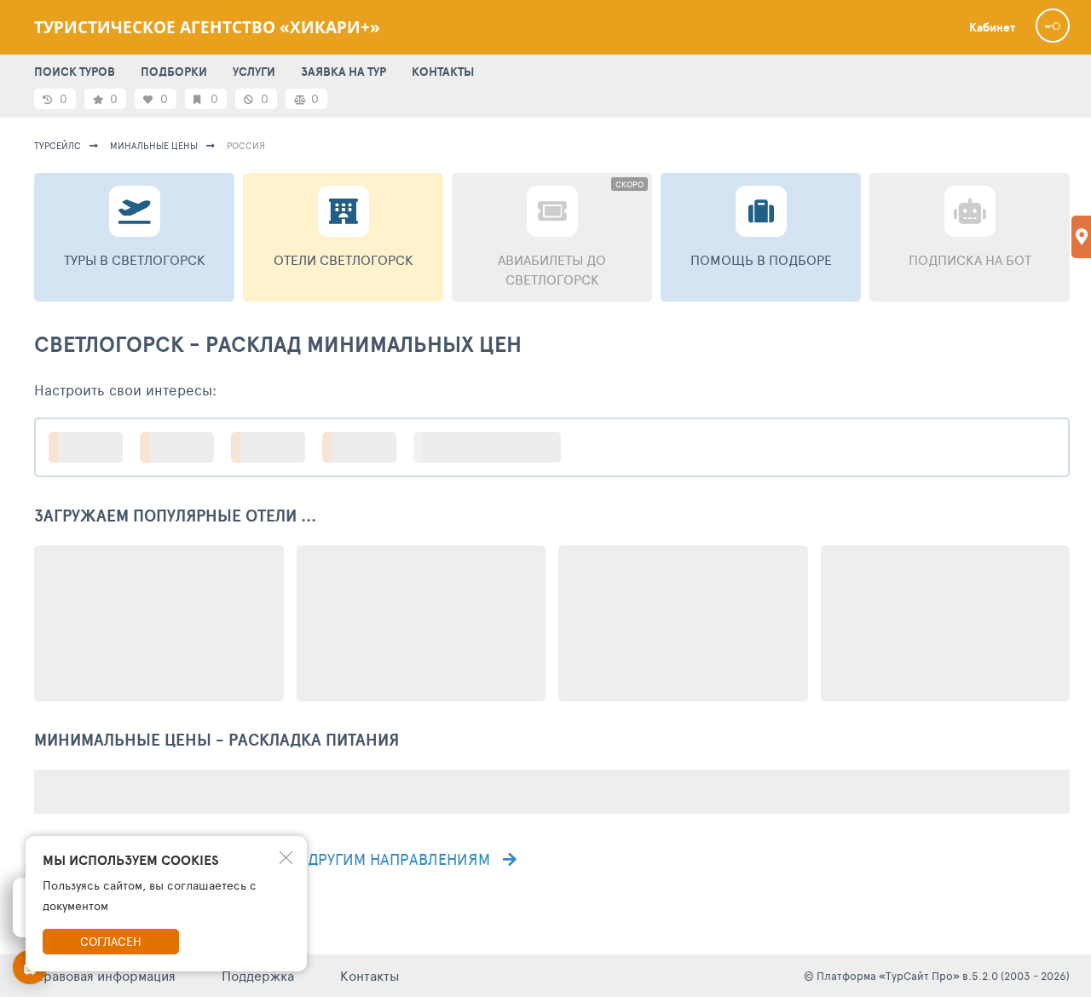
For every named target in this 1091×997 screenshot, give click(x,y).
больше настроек (495, 447)
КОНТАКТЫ (443, 71)
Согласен (110, 941)
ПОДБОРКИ (174, 71)
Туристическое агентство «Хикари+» (207, 27)
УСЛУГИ (254, 71)
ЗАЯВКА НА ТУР (343, 71)
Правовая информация (105, 975)
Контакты (370, 975)
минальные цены (154, 145)
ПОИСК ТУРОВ (74, 71)
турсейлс (57, 145)
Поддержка (258, 975)
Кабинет (992, 27)
